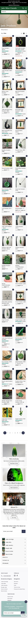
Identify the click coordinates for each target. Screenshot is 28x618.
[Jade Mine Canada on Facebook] (17, 575)
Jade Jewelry (4, 585)
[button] (5, 51)
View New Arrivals (14, 463)
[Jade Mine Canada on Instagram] (14, 575)
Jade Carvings (4, 581)
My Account (10, 596)
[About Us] (14, 499)
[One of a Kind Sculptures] (14, 474)
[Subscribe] (23, 531)
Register (9, 600)
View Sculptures (14, 487)
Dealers (16, 583)
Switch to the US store (14, 5)
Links (15, 585)
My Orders (10, 598)
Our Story (14, 517)
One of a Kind (4, 589)
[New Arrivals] (14, 450)
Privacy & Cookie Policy (19, 589)
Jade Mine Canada (9, 8)
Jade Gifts (3, 583)
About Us (16, 581)
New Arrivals (4, 591)
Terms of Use (17, 587)
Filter (4, 33)
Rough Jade (4, 587)
